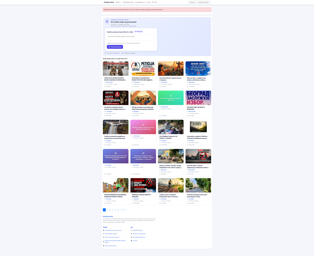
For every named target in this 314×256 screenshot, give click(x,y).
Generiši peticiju (116, 47)
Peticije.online (109, 2)
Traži (155, 2)
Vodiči (105, 227)
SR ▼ (119, 2)
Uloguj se (192, 2)
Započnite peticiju (203, 2)
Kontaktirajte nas (140, 2)
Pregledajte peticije (128, 2)
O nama (148, 2)
